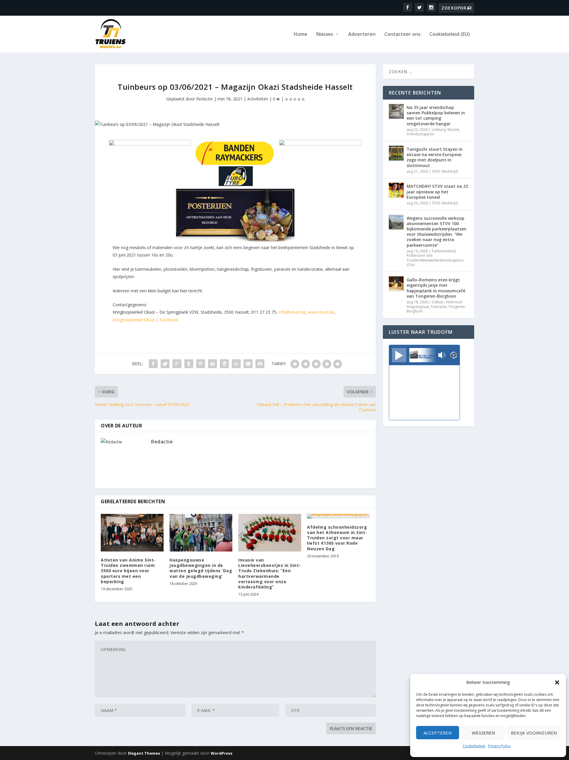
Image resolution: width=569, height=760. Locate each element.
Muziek (453, 129)
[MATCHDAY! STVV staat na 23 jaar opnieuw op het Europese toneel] (396, 190)
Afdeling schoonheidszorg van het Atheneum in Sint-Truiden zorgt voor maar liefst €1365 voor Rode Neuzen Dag (337, 537)
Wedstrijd (450, 171)
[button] (557, 682)
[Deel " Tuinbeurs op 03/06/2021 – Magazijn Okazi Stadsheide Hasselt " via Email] (248, 364)
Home (300, 34)
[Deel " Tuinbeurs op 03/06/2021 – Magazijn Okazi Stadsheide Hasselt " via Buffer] (224, 364)
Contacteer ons (402, 34)
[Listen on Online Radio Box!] (453, 356)
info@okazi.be (292, 312)
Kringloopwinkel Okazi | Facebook (145, 320)
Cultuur (438, 301)
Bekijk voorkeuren (534, 733)
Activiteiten (257, 99)
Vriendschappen (420, 134)
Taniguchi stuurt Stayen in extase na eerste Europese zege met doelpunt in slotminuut (435, 157)
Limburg (439, 129)
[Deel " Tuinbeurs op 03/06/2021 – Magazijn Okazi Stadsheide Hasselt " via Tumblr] (189, 364)
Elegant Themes (144, 753)
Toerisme (439, 306)
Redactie (204, 99)
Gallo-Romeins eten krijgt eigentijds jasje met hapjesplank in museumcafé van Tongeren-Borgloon (436, 288)
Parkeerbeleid (443, 251)
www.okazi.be (321, 312)
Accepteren (437, 733)
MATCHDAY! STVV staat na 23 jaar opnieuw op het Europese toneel (437, 191)
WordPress (221, 753)
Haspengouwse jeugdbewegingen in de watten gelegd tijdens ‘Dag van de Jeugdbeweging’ (201, 568)
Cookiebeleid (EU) (449, 34)
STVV (436, 171)
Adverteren (361, 34)
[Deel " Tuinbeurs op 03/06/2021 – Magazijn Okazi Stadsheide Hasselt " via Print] (260, 364)
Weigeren (483, 733)
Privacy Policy (499, 745)
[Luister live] (399, 355)
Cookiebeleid (474, 745)
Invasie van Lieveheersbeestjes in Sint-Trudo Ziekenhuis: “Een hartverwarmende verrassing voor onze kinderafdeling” (269, 573)
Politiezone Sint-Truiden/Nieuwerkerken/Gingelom (435, 258)
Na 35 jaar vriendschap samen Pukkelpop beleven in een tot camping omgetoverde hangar (436, 115)
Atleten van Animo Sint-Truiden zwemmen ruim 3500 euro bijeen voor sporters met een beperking (128, 570)
